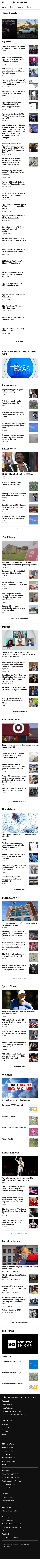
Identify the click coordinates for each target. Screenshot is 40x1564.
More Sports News (19, 1066)
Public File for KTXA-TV (10, 1477)
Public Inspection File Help (11, 1481)
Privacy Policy (7, 1497)
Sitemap (5, 1464)
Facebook (5, 1428)
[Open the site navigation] (7, 2)
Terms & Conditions (9, 1461)
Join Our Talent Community (12, 1527)
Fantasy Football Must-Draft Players (14, 1415)
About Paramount (8, 1520)
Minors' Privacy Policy (9, 1511)
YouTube (5, 1424)
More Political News (19, 711)
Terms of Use (6, 1507)
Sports (29, 7)
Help (3, 1530)
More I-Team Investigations (19, 618)
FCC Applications (8, 1484)
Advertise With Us (8, 1458)
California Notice (8, 1501)
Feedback (5, 1534)
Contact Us (6, 1454)
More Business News (19, 978)
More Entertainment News (19, 1233)
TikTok (4, 1434)
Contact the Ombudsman (11, 1537)
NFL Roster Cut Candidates (11, 1411)
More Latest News (19, 529)
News (12, 7)
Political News (7, 1405)
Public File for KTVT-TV (10, 1474)
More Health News (19, 889)
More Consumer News (19, 801)
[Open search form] (37, 2)
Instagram (5, 1431)
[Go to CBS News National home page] (20, 2)
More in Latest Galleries (19, 1322)
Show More (19, 341)
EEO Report (6, 1488)
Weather (21, 7)
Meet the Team (7, 1447)
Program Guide (7, 1451)
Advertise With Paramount (11, 1524)
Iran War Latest (7, 1408)
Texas (4, 7)
